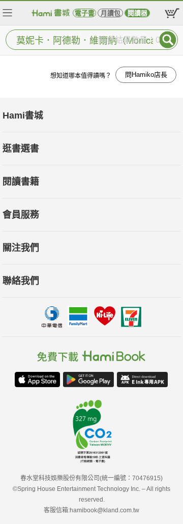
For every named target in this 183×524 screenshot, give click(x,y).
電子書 (85, 13)
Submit (167, 39)
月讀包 (110, 13)
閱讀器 (137, 13)
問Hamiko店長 (146, 74)
